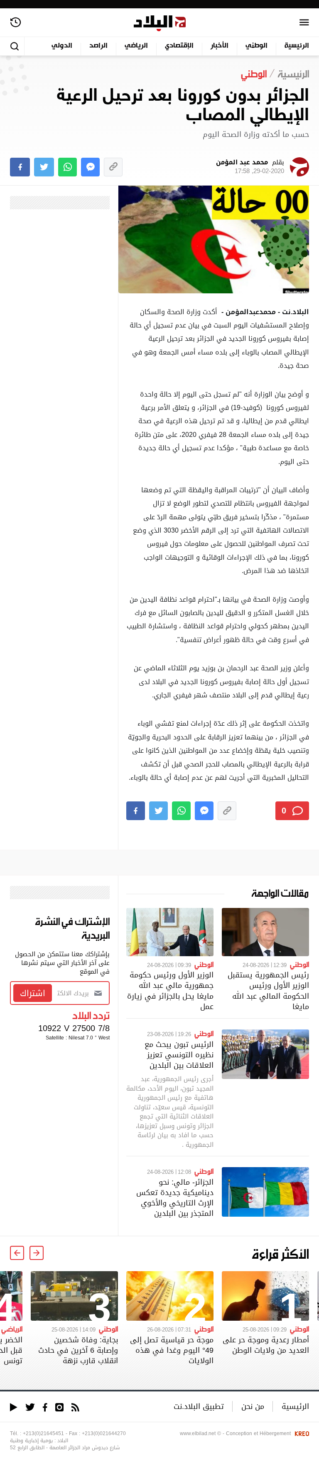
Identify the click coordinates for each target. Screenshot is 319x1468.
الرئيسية (297, 46)
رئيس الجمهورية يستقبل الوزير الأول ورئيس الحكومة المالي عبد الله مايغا (268, 990)
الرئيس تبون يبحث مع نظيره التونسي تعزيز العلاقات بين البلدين (179, 1054)
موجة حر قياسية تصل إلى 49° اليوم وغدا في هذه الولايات (171, 1350)
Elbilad (160, 23)
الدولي (62, 46)
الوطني (256, 46)
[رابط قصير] (113, 167)
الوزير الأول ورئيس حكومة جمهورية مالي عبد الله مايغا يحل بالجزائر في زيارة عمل (170, 990)
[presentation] (36, 1253)
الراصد (98, 46)
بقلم (250, 167)
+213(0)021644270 (104, 1433)
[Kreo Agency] (300, 1433)
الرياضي (136, 46)
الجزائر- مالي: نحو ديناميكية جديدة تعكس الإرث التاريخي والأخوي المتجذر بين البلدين (174, 1197)
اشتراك (32, 993)
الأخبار (219, 46)
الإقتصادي (179, 46)
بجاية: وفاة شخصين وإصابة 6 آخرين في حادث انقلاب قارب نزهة (78, 1350)
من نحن (252, 1406)
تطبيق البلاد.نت (199, 1406)
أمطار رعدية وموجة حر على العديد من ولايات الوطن (266, 1345)
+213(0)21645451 (43, 1433)
